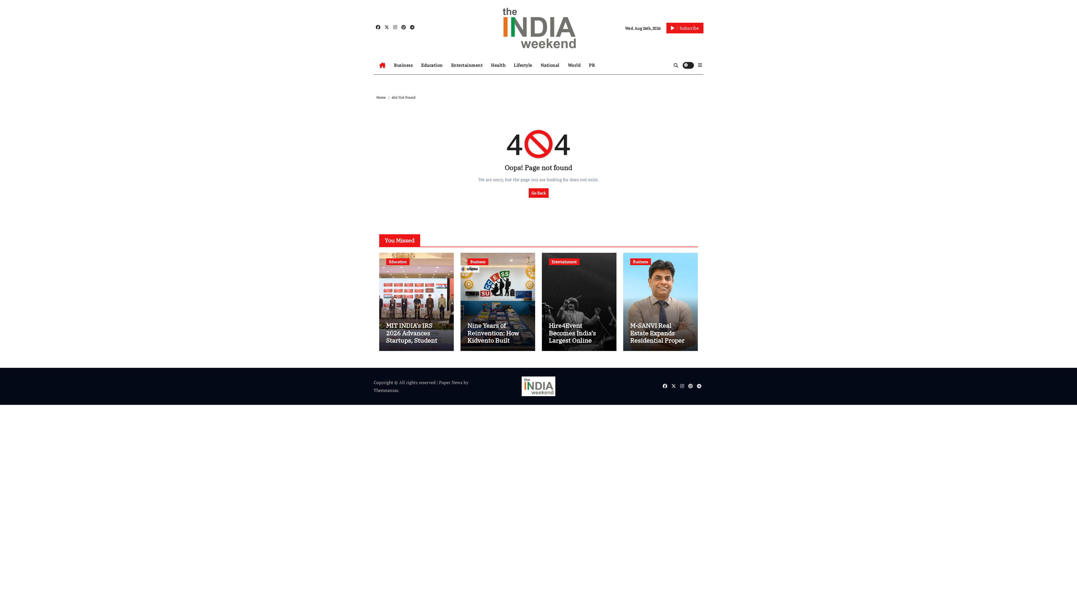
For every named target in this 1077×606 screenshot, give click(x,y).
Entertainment (467, 65)
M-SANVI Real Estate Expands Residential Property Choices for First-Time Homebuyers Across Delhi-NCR (660, 343)
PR (592, 65)
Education (432, 65)
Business (403, 65)
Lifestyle (523, 65)
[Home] (382, 65)
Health (498, 65)
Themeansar (386, 390)
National (550, 65)
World (574, 65)
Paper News (450, 382)
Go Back (538, 193)
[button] (700, 65)
